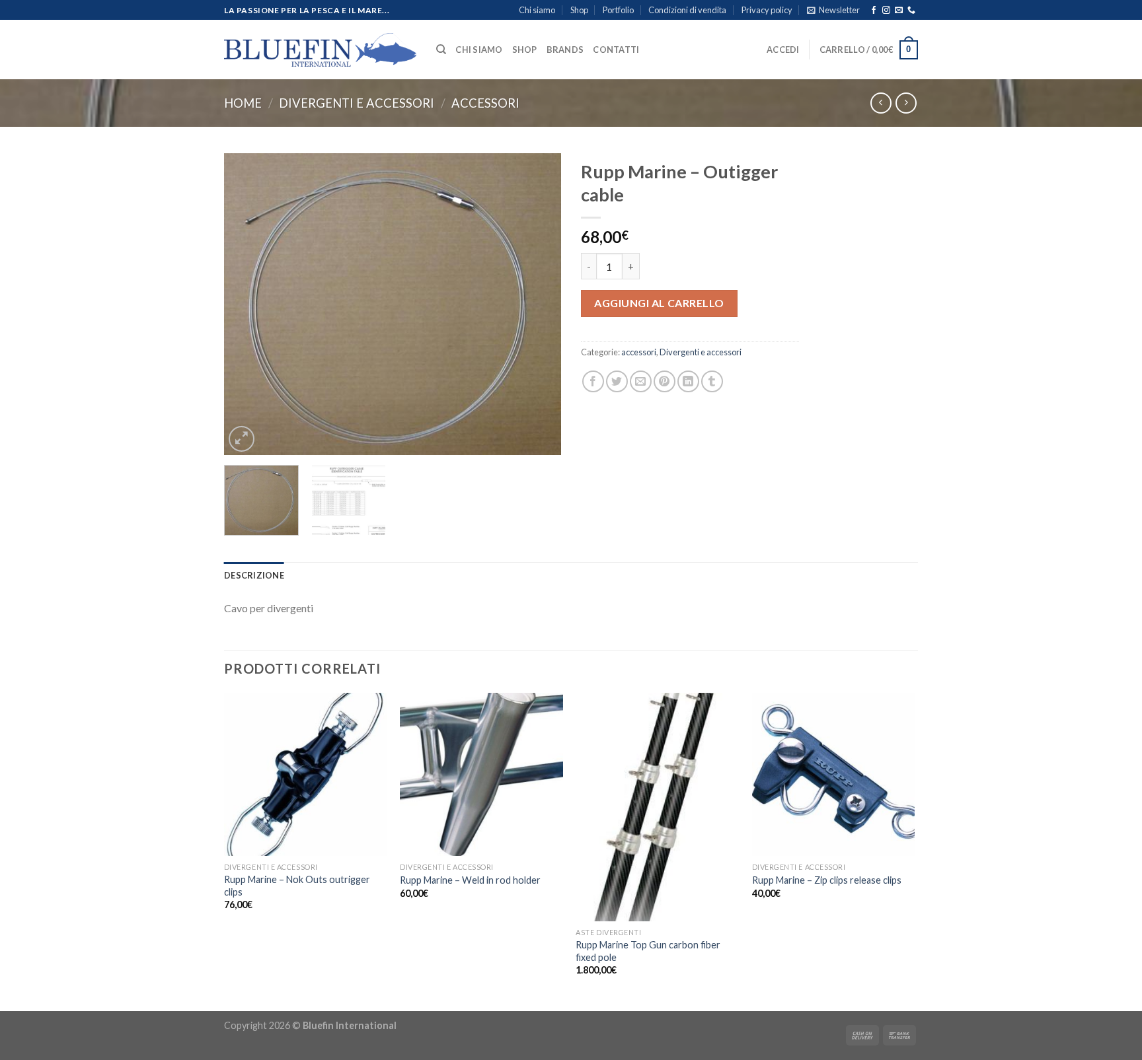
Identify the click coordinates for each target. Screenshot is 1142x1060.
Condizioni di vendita (687, 10)
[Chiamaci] (911, 10)
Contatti (616, 49)
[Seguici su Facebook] (874, 10)
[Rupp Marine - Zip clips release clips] (833, 774)
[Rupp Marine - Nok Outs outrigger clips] (305, 774)
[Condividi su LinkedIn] (688, 381)
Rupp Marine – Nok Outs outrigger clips (297, 886)
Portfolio (618, 10)
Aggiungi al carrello (659, 303)
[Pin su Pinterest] (664, 381)
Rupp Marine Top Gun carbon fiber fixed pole (648, 951)
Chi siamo (537, 10)
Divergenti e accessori (356, 103)
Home (243, 103)
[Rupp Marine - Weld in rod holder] (481, 774)
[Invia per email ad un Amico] (641, 381)
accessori (485, 103)
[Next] (538, 303)
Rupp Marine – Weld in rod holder (470, 880)
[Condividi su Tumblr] (712, 381)
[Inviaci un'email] (899, 10)
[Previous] (247, 303)
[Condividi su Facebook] (593, 381)
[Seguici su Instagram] (886, 10)
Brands (565, 49)
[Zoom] (241, 439)
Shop (579, 10)
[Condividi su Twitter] (617, 381)
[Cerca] (441, 49)
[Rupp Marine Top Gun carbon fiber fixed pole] (657, 807)
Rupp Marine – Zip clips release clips (826, 880)
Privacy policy (767, 10)
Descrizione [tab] (254, 575)
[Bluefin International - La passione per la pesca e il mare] (320, 50)
